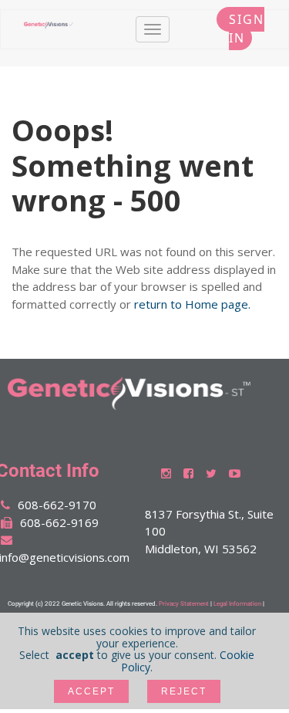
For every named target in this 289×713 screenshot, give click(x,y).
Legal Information (237, 603)
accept (91, 691)
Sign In (244, 28)
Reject (183, 691)
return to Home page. (192, 304)
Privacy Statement (184, 603)
